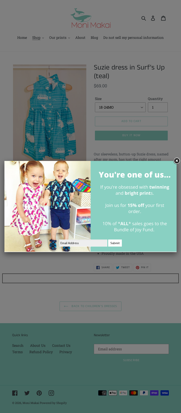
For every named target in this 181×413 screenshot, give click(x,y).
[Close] (177, 161)
